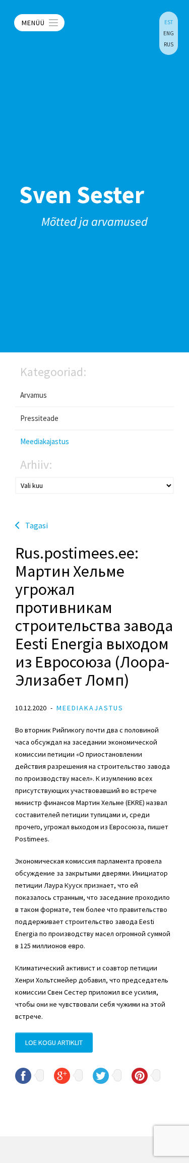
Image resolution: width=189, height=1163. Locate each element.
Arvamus (33, 395)
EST (168, 22)
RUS (168, 44)
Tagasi (36, 525)
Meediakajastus (44, 441)
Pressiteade (39, 418)
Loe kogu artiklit (54, 1042)
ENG (168, 33)
